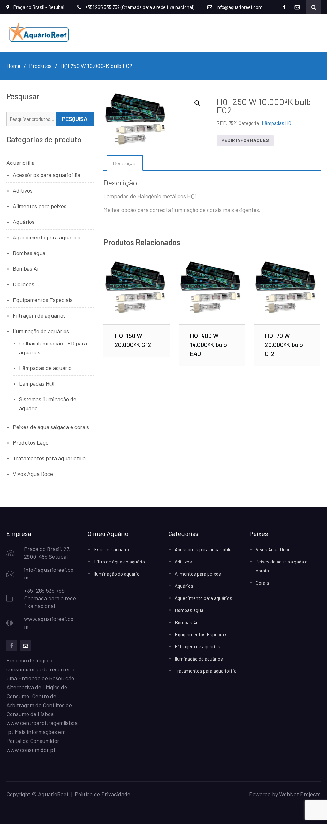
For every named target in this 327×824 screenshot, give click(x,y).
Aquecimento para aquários (46, 237)
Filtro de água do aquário (119, 561)
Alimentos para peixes (39, 205)
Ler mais (137, 292)
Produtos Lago (31, 442)
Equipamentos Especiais (42, 299)
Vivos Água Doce (33, 473)
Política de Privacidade (102, 794)
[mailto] (25, 645)
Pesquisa (74, 118)
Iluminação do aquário (117, 574)
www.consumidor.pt (31, 749)
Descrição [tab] (125, 163)
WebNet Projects (300, 794)
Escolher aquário (111, 549)
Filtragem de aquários (39, 315)
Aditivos (23, 190)
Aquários (23, 221)
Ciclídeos (23, 284)
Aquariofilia (20, 162)
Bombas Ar (26, 268)
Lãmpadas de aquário (45, 367)
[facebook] (11, 645)
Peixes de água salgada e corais (51, 426)
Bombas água (29, 252)
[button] (197, 103)
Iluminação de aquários (41, 331)
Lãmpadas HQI (277, 123)
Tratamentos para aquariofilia (49, 458)
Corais (262, 583)
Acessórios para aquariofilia (46, 174)
